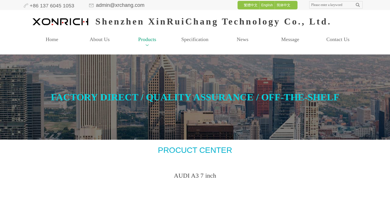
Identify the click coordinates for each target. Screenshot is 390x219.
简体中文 (283, 5)
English (267, 5)
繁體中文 (251, 5)
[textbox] (330, 5)
